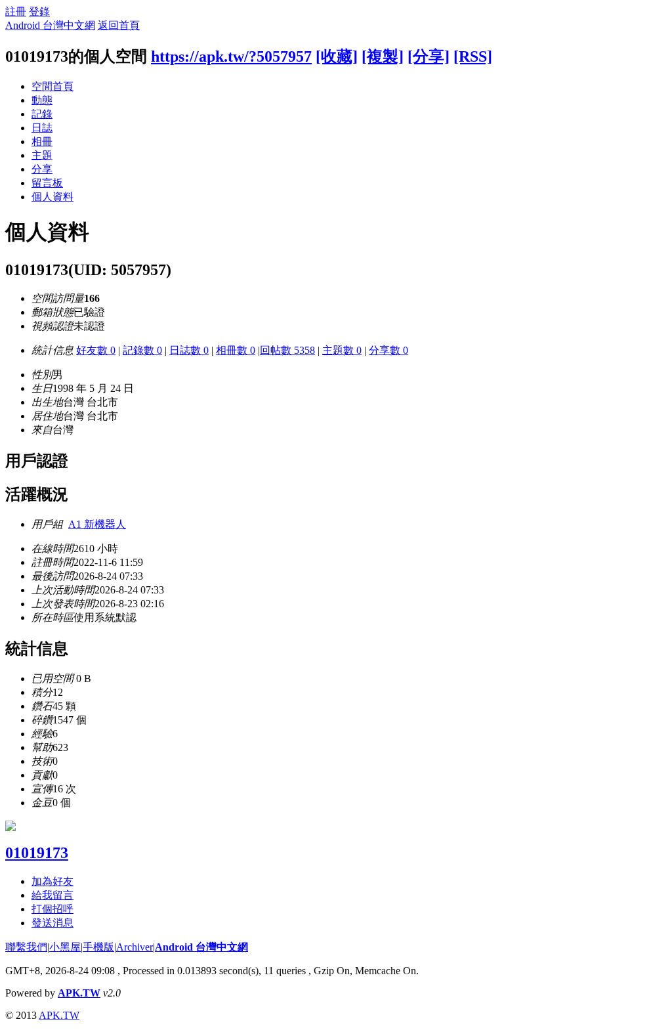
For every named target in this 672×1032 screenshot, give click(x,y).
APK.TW (79, 993)
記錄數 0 (142, 350)
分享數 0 (388, 350)
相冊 (42, 141)
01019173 (36, 852)
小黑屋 (65, 947)
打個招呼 (53, 908)
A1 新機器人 (97, 524)
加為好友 (53, 881)
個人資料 (53, 196)
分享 (42, 169)
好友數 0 (96, 350)
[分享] (429, 56)
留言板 (47, 182)
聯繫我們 (26, 947)
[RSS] (472, 56)
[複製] (383, 56)
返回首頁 (119, 25)
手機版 (98, 947)
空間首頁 (53, 86)
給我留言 (53, 895)
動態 (42, 100)
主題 (42, 155)
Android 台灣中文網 (50, 25)
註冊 (15, 11)
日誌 (42, 127)
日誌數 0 (189, 350)
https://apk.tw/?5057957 (231, 56)
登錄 (39, 11)
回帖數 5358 (287, 350)
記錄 (42, 113)
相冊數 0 (235, 350)
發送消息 (53, 922)
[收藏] (337, 56)
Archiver (134, 947)
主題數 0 (342, 350)
